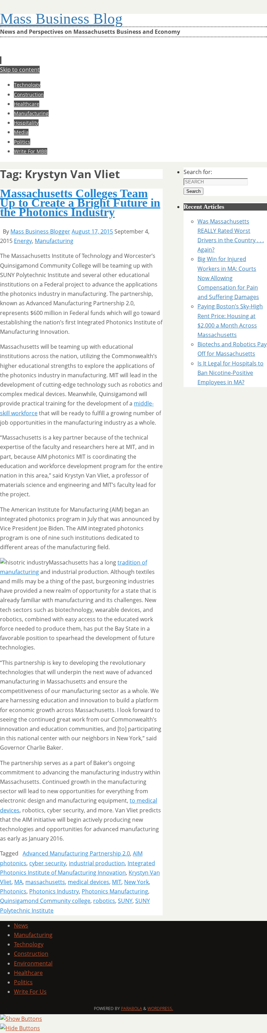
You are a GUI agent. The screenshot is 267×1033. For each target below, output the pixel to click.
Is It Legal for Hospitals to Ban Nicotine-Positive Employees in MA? (230, 373)
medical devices (88, 882)
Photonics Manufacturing (115, 891)
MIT (116, 882)
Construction (31, 953)
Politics (23, 982)
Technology (28, 944)
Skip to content (20, 69)
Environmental (33, 963)
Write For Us (30, 991)
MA (18, 882)
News (21, 925)
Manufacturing (54, 241)
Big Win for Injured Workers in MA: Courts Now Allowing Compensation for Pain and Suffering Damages (228, 278)
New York (136, 882)
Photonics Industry (54, 891)
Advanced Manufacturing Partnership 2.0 (76, 853)
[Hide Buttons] (20, 1028)
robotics (104, 901)
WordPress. (160, 1008)
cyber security (47, 863)
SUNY (125, 901)
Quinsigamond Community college (45, 901)
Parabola (131, 1008)
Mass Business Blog (61, 18)
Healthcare (28, 973)
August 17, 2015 (92, 231)
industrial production (97, 863)
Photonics (13, 891)
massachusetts (45, 882)
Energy (23, 241)
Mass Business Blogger (40, 231)
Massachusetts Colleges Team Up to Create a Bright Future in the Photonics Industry (80, 203)
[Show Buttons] (21, 1019)
